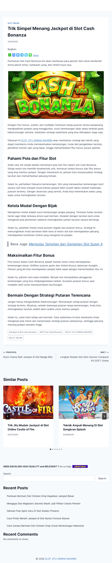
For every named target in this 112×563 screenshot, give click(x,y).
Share (36, 55)
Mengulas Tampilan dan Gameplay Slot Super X (66, 244)
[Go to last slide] (7, 416)
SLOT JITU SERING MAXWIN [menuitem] (36, 140)
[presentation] (28, 402)
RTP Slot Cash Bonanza (51, 332)
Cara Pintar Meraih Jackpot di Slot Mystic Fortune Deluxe (38, 518)
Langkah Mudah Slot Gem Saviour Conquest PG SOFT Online (84, 356)
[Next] (104, 416)
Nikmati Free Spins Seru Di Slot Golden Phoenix (33, 511)
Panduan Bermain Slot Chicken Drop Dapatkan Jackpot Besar (40, 496)
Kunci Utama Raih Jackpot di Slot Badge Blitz (28, 354)
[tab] (50, 449)
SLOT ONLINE (13, 23)
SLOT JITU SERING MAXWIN (78, 332)
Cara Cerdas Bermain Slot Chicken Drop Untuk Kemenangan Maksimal (45, 525)
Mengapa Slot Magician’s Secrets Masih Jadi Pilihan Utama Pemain (43, 503)
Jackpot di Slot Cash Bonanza (22, 332)
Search (7, 473)
